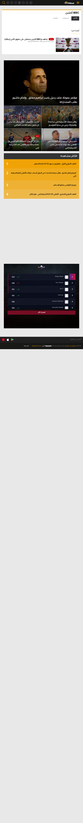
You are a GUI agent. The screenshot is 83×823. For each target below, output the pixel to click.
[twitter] (12, 2)
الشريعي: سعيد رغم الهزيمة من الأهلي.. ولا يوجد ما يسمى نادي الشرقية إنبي (62, 144)
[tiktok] (27, 2)
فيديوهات (65, 18)
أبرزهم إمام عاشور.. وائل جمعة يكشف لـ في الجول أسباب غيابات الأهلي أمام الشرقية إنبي (41, 174)
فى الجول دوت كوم (72, 346)
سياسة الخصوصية (37, 346)
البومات (55, 18)
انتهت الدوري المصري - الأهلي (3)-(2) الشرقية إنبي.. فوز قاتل (41, 194)
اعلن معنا (26, 346)
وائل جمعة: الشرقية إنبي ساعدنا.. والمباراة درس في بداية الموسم (62, 123)
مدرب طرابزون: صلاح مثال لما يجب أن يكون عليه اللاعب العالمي (23, 123)
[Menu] (78, 2)
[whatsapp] (31, 2)
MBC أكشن (72, 12)
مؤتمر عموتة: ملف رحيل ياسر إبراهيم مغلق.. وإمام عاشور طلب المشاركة (44, 99)
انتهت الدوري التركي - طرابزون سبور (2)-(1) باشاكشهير (41, 164)
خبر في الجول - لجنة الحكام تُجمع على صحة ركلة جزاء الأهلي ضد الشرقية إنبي (23, 144)
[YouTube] (23, 2)
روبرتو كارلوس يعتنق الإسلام (41, 185)
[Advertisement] (41, 231)
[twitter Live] (16, 2)
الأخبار (75, 18)
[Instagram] (19, 2)
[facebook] (8, 2)
